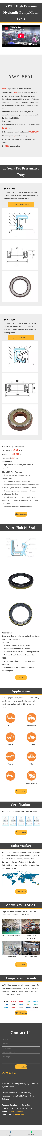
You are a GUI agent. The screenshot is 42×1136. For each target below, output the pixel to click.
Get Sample (21, 891)
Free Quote (21, 832)
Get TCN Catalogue (21, 338)
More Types (21, 791)
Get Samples (22, 514)
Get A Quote (22, 1067)
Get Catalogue (21, 678)
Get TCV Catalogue (21, 205)
